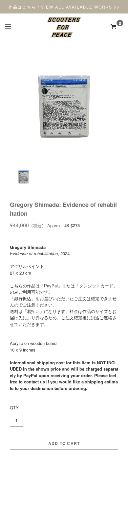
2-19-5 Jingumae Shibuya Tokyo (64, 481)
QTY (14, 407)
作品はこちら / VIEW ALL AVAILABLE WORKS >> (64, 7)
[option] (64, 106)
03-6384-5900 (64, 487)
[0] (113, 26)
